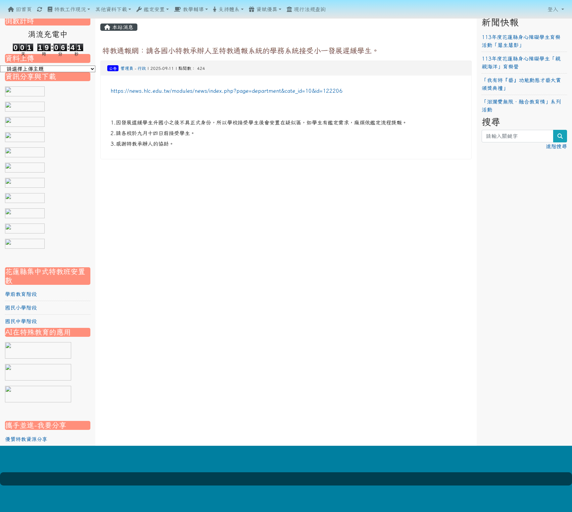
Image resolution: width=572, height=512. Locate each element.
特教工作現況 (69, 9)
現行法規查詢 (309, 9)
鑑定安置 (153, 9)
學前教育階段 (21, 294)
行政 (141, 68)
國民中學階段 (21, 321)
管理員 (126, 68)
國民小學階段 (21, 307)
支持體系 (228, 9)
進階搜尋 (556, 146)
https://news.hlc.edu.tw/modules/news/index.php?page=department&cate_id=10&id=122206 (227, 90)
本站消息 (121, 27)
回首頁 (23, 9)
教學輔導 (192, 9)
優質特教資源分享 (26, 439)
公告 (113, 68)
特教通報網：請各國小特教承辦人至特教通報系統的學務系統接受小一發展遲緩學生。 (240, 50)
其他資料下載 (111, 9)
